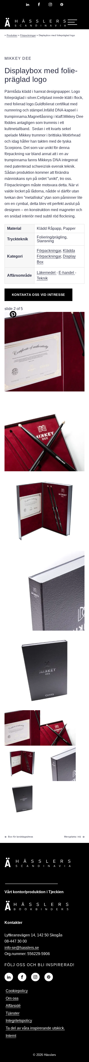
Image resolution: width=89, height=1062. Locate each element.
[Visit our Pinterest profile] (61, 4)
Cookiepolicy (17, 991)
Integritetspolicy (19, 1021)
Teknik (42, 278)
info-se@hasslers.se (22, 948)
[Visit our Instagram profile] (50, 4)
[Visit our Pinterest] (48, 977)
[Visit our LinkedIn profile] (27, 4)
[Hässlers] (35, 27)
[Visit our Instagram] (35, 977)
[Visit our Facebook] (22, 977)
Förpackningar (49, 251)
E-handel (67, 273)
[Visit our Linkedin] (9, 977)
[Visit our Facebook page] (39, 4)
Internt (11, 1036)
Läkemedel (46, 273)
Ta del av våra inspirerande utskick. (35, 1028)
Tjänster (12, 1013)
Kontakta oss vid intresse (38, 295)
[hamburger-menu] (72, 22)
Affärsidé (13, 1006)
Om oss (12, 998)
